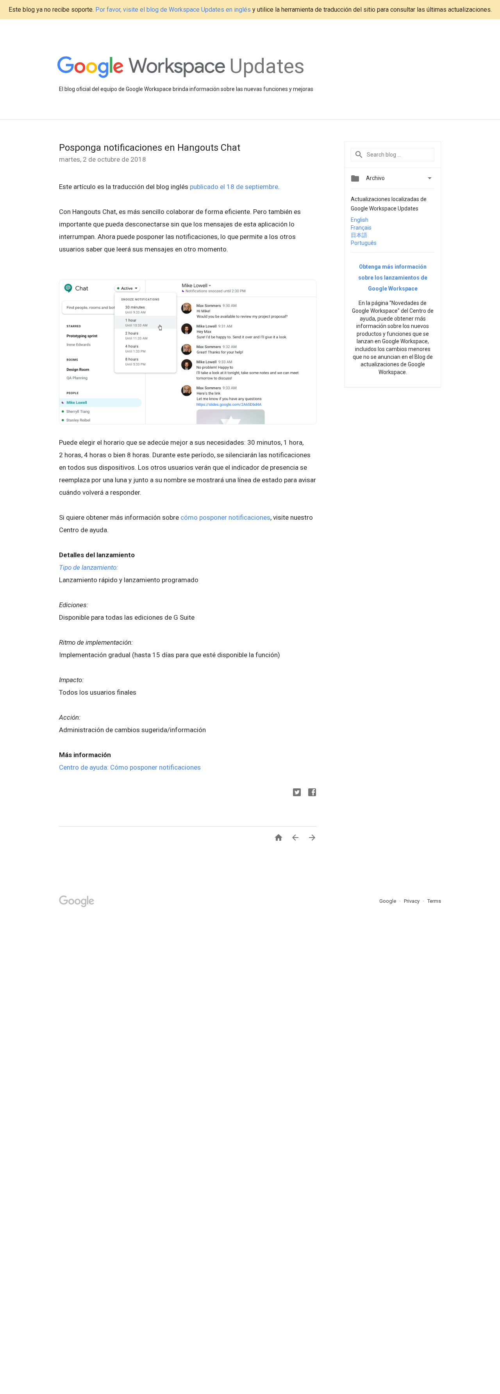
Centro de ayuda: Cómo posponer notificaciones (130, 767)
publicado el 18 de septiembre (234, 187)
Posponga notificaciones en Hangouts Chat (149, 147)
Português (364, 243)
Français (361, 228)
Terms (434, 901)
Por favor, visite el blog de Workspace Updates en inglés (173, 9)
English (359, 220)
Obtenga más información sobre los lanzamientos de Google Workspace (392, 278)
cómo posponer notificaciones (225, 517)
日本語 (359, 235)
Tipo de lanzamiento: (88, 567)
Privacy (412, 901)
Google (388, 901)
